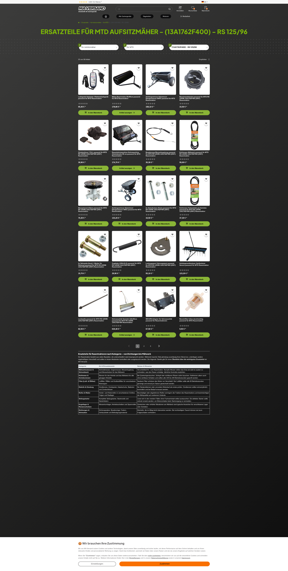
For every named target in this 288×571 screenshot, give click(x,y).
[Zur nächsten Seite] (159, 346)
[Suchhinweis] (119, 9)
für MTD (105, 22)
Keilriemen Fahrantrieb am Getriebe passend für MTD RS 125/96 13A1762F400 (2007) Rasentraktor (193, 209)
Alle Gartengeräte (125, 16)
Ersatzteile (84, 22)
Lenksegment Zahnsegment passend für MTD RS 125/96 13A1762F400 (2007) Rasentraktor (161, 265)
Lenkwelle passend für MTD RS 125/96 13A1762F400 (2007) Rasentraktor (93, 319)
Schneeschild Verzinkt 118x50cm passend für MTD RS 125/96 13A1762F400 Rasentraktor (124, 320)
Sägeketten (147, 16)
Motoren (166, 16)
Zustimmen (165, 564)
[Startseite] (78, 22)
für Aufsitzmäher (95, 22)
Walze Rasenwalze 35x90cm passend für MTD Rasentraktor (126, 97)
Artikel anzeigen (125, 113)
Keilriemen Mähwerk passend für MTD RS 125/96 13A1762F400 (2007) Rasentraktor (193, 154)
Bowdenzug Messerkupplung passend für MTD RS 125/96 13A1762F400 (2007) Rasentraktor (161, 154)
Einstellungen (97, 564)
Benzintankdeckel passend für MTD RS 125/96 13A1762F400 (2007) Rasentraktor (194, 98)
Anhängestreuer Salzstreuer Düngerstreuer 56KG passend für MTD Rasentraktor (126, 209)
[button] (204, 1)
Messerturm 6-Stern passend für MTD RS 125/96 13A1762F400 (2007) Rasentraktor (92, 209)
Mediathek (186, 16)
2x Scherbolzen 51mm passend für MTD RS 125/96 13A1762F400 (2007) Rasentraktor (161, 209)
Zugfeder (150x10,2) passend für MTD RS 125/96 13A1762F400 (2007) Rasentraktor (126, 265)
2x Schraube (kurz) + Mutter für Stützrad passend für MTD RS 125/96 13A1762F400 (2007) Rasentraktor (92, 265)
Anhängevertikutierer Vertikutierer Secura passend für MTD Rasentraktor (194, 264)
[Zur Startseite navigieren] (105, 16)
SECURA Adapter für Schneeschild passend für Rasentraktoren (159, 319)
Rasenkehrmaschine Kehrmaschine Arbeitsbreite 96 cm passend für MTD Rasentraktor (126, 154)
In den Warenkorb (95, 113)
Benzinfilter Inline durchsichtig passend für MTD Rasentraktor (191, 319)
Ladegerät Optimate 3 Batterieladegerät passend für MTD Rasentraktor (93, 97)
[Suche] (169, 9)
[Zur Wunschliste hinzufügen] (105, 68)
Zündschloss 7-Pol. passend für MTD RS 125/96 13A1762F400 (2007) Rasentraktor (92, 154)
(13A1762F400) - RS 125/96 (184, 47)
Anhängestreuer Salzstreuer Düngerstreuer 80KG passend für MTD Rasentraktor (160, 98)
